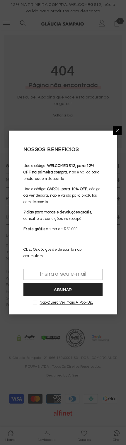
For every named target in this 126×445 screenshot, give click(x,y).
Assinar (63, 289)
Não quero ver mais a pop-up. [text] (66, 302)
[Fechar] (117, 130)
